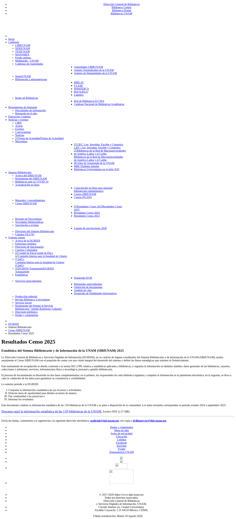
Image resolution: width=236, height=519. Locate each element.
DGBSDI (13, 324)
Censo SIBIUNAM (19, 330)
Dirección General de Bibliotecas (121, 4)
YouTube (121, 445)
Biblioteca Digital (121, 10)
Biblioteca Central (121, 7)
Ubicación (121, 436)
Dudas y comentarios (121, 427)
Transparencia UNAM (121, 452)
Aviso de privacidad (121, 433)
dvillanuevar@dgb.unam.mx (149, 420)
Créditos (121, 439)
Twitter (121, 448)
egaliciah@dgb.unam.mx (104, 420)
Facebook (121, 442)
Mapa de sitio (121, 430)
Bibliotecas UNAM (121, 13)
